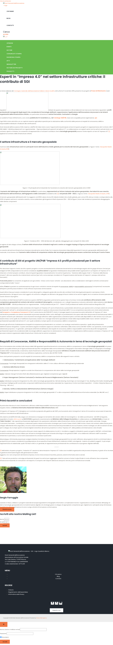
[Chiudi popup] (3, 624)
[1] (109, 131)
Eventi (9, 46)
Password (3, 633)
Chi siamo (10, 11)
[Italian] (5, 37)
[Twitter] (56, 603)
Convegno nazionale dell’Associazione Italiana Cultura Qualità (34, 91)
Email (2, 522)
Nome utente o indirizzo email (10, 629)
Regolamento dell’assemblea (18, 592)
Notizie (9, 50)
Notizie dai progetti (15, 68)
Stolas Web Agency (41, 618)
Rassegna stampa (13, 57)
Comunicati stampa (14, 53)
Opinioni (10, 43)
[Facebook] (52, 603)
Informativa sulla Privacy (16, 594)
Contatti (10, 25)
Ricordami (5, 637)
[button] (6, 31)
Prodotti (10, 71)
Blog (8, 18)
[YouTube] (60, 603)
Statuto (11, 590)
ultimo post (17, 419)
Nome (2, 519)
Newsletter (11, 64)
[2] (58, 194)
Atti (8, 61)
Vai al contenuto (5, 1)
